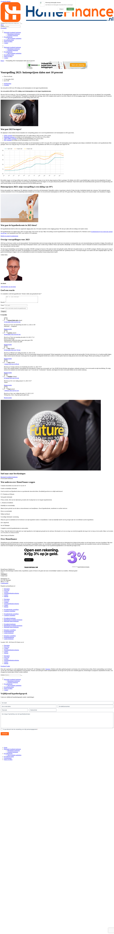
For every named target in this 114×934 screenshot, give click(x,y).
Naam (3, 305)
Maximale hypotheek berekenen (12, 32)
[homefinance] (57, 21)
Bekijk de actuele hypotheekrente (9, 236)
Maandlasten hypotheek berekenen (13, 619)
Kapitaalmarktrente (9, 631)
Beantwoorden (8, 329)
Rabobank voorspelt (9, 137)
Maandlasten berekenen (13, 34)
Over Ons (6, 590)
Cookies (6, 592)
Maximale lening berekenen (11, 621)
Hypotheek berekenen (10, 618)
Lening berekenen (9, 633)
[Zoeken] (21, 23)
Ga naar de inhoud (5, 1)
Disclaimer (7, 589)
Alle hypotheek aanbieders (14, 38)
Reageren (3, 311)
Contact (6, 43)
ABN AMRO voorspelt (10, 138)
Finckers (47, 669)
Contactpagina (4, 583)
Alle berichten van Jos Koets (8, 286)
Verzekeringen (8, 758)
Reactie (3, 302)
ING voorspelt (8, 140)
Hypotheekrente (8, 37)
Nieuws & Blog (8, 41)
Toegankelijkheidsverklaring (11, 593)
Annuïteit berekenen (12, 35)
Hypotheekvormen (9, 40)
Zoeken (3, 23)
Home (5, 747)
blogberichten (7, 83)
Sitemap (6, 596)
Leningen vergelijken (9, 611)
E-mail (3, 308)
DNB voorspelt (8, 135)
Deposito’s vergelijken (10, 630)
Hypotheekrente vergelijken (11, 609)
